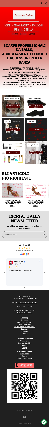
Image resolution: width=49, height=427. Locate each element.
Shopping (24, 318)
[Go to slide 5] (24, 287)
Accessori (24, 331)
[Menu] (2, 3)
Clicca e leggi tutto (24, 312)
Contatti (24, 333)
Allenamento (24, 341)
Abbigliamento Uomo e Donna (24, 327)
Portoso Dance (27, 410)
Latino (24, 356)
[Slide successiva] (44, 195)
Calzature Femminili (24, 322)
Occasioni (24, 329)
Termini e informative (24, 424)
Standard (24, 345)
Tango (24, 348)
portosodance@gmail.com (27, 302)
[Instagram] (24, 417)
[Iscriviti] (43, 234)
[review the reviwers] (39, 261)
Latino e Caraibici (24, 343)
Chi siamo (24, 320)
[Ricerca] (7, 3)
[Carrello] (46, 3)
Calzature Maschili (24, 324)
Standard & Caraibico (24, 358)
